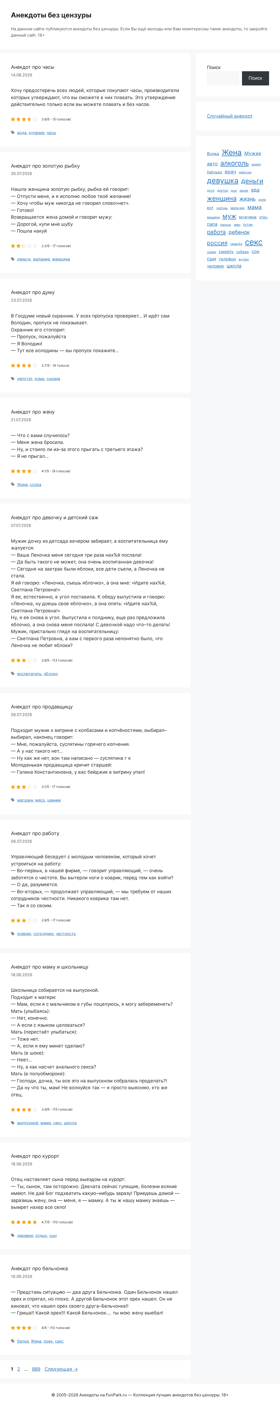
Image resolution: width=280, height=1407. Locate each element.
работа (216, 231)
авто (212, 164)
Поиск (214, 67)
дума (39, 378)
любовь (222, 208)
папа (212, 224)
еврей (244, 190)
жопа (262, 199)
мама (45, 1122)
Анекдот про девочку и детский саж (54, 517)
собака (242, 252)
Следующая (61, 1369)
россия (217, 242)
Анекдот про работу (35, 833)
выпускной (27, 1122)
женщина (61, 259)
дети (210, 190)
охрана (53, 378)
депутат (24, 378)
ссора (35, 484)
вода (22, 132)
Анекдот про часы (32, 67)
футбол (244, 259)
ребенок (239, 232)
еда (255, 190)
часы (51, 132)
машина (213, 217)
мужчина (247, 217)
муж (229, 216)
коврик (24, 933)
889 (37, 1369)
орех (48, 1341)
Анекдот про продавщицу (42, 707)
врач (230, 171)
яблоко (51, 673)
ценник (54, 800)
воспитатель (29, 673)
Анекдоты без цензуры (51, 15)
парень (225, 225)
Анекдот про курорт (35, 1156)
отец (263, 217)
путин (248, 224)
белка (23, 1341)
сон (255, 251)
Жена (22, 484)
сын (53, 1235)
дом (234, 190)
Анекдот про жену (33, 412)
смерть (226, 251)
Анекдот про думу (33, 292)
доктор (222, 190)
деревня (25, 1235)
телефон (227, 259)
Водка (213, 153)
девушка (222, 180)
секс (57, 1122)
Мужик (252, 153)
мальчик (238, 208)
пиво (237, 225)
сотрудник (43, 933)
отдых (41, 1235)
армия (256, 164)
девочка (245, 172)
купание (36, 132)
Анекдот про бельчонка (39, 1268)
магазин (25, 800)
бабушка (214, 172)
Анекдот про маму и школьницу (49, 967)
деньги (24, 259)
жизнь (247, 198)
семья (211, 252)
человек (215, 266)
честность (66, 933)
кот (210, 207)
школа (70, 1122)
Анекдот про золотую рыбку (45, 166)
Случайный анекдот (230, 116)
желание (41, 259)
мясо (40, 800)
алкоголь (234, 163)
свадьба (236, 244)
